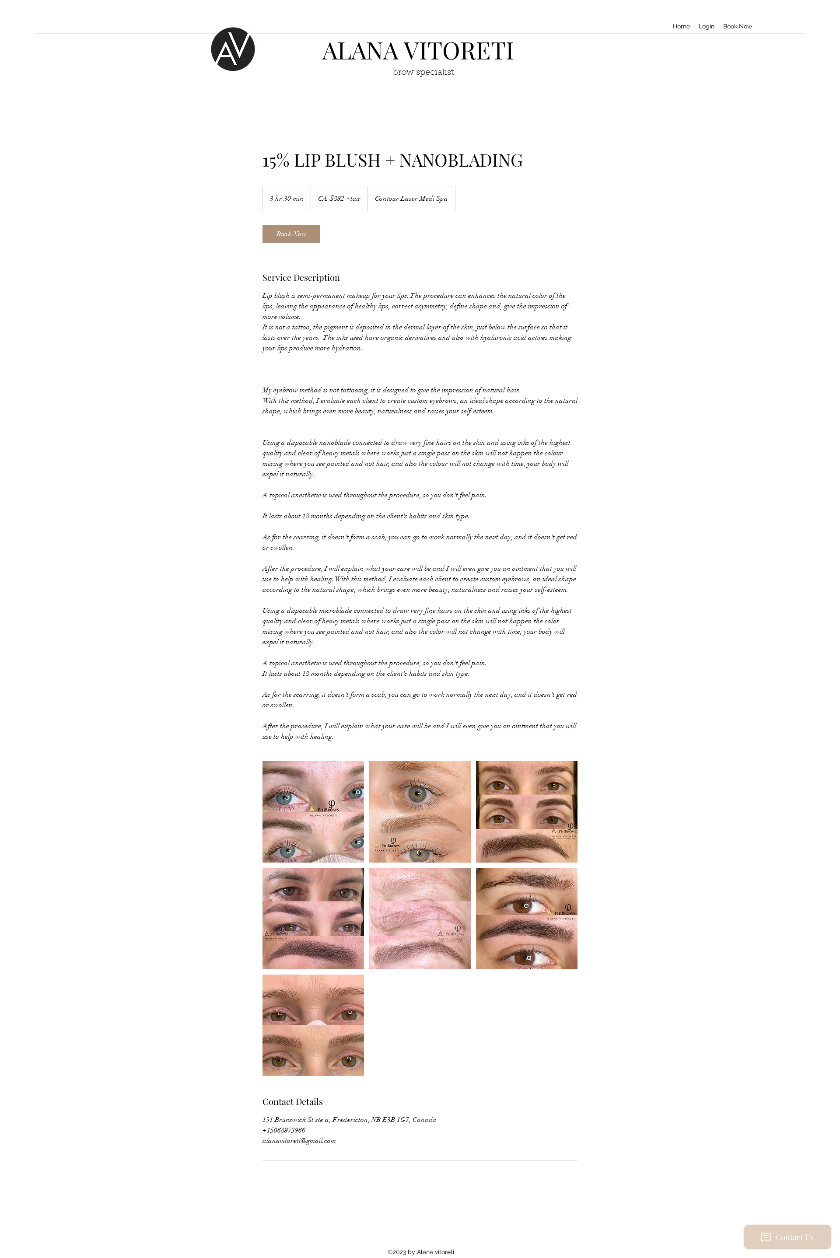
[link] (291, 234)
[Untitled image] (313, 812)
